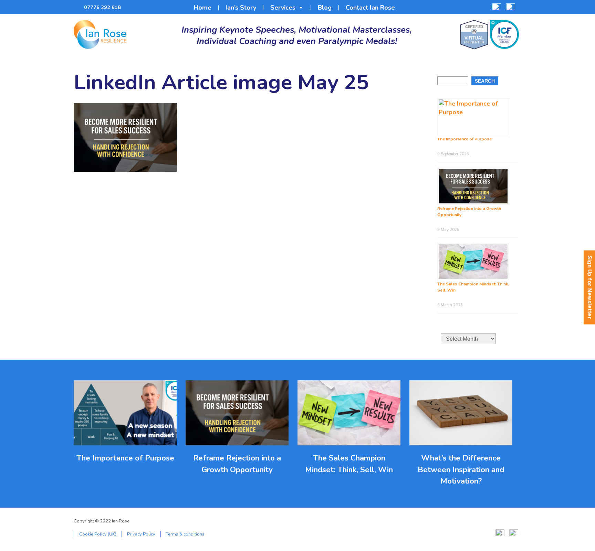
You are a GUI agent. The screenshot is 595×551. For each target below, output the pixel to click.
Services (282, 7)
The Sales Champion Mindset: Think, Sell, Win (349, 464)
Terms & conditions (185, 534)
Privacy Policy (141, 534)
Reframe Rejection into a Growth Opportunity (237, 464)
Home (202, 7)
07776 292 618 (102, 7)
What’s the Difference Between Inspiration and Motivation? (461, 469)
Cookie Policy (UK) (97, 534)
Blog (325, 7)
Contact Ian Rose (370, 7)
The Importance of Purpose (464, 139)
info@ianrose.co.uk (130, 7)
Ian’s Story (241, 7)
